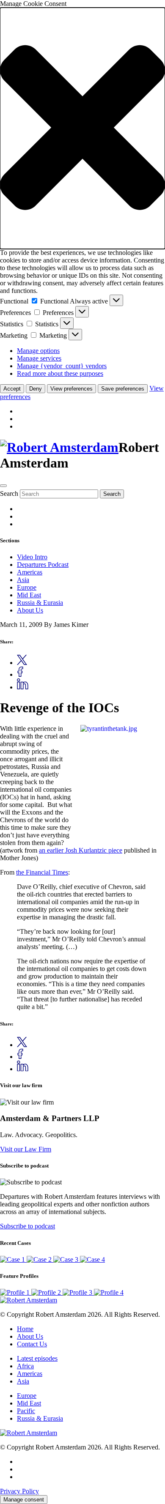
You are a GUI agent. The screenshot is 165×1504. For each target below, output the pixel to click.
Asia (23, 579)
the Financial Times (42, 872)
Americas (29, 572)
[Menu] (3, 485)
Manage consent (23, 1499)
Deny (35, 389)
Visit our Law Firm (25, 1149)
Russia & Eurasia (40, 602)
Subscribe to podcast (27, 1226)
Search (9, 493)
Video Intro (32, 557)
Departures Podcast (43, 564)
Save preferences (122, 389)
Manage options (38, 350)
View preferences (71, 389)
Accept (12, 389)
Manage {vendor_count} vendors (62, 365)
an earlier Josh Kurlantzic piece (80, 850)
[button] (82, 128)
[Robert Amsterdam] (59, 447)
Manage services (39, 358)
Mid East (29, 595)
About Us (30, 610)
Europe (26, 587)
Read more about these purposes (60, 373)
